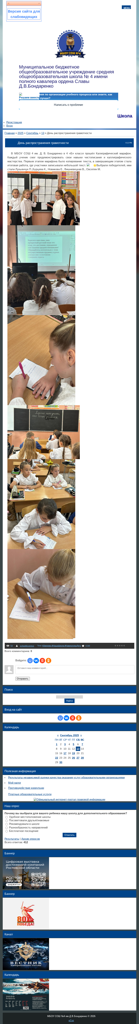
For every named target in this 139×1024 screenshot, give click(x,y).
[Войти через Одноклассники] (48, 660)
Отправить (22, 678)
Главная (10, 133)
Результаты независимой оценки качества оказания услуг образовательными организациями (66, 777)
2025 (20, 133)
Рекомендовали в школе (24, 824)
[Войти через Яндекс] (42, 660)
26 (73, 757)
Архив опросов (30, 838)
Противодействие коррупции (26, 788)
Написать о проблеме (68, 104)
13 (42, 133)
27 (78, 757)
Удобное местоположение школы (30, 816)
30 (60, 762)
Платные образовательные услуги (29, 794)
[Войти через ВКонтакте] (36, 660)
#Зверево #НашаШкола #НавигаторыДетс (61, 646)
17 (65, 753)
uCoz (71, 1020)
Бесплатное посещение (23, 831)
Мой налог (14, 782)
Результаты (12, 838)
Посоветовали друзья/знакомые (29, 820)
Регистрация (14, 122)
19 (73, 753)
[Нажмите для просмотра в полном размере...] (43, 224)
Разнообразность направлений (28, 827)
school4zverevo (27, 646)
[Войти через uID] (30, 660)
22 (56, 757)
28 (82, 757)
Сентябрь (32, 133)
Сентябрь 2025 (69, 735)
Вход (9, 125)
